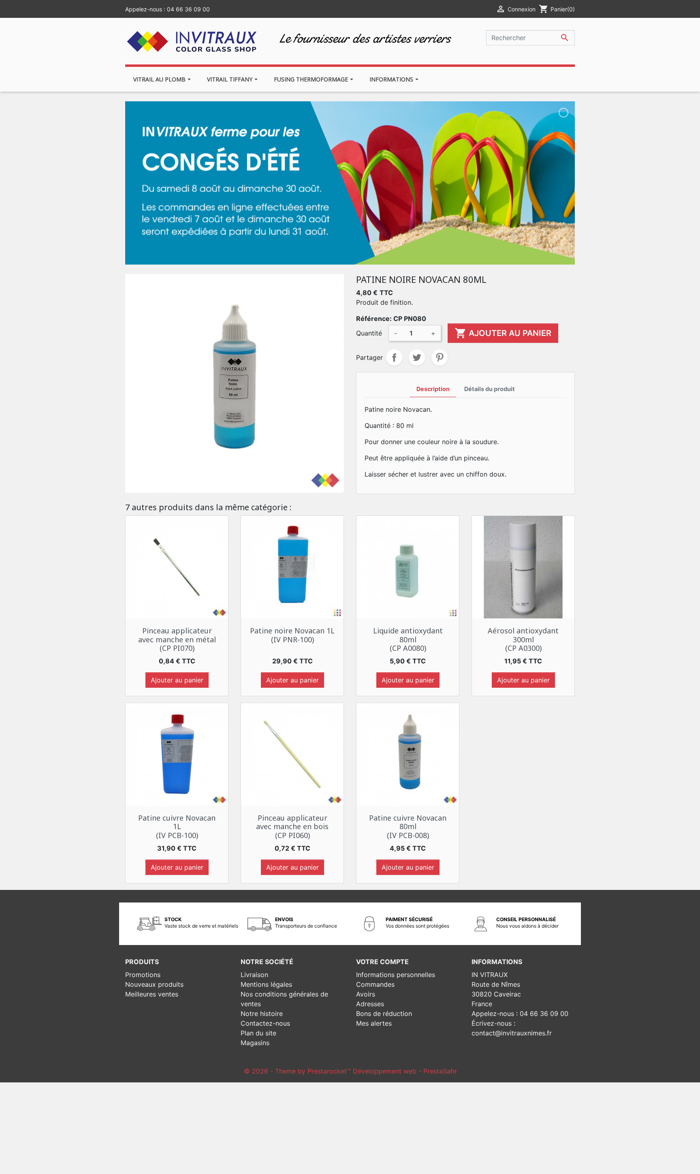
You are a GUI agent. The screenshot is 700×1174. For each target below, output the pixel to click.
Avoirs (365, 994)
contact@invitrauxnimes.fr (512, 1033)
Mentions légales (266, 984)
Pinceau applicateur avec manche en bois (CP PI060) (292, 826)
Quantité (369, 333)
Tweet (417, 357)
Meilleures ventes (151, 994)
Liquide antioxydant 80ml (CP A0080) (408, 639)
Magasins (255, 1043)
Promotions (142, 975)
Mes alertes (374, 1023)
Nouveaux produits (154, 984)
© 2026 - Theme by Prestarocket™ (298, 1071)
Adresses (370, 1004)
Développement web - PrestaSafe (405, 1071)
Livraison (254, 975)
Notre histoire (262, 1013)
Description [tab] (433, 388)
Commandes (375, 984)
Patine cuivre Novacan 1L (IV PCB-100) (177, 826)
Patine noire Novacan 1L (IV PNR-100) (292, 635)
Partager (394, 357)
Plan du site (258, 1033)
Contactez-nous (265, 1023)
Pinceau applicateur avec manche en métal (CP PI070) (177, 639)
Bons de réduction (384, 1013)
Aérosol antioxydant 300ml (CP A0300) (523, 639)
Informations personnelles (395, 975)
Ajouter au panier (503, 333)
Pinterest (439, 357)
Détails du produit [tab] (489, 388)
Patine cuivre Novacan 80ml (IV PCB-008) (407, 826)
